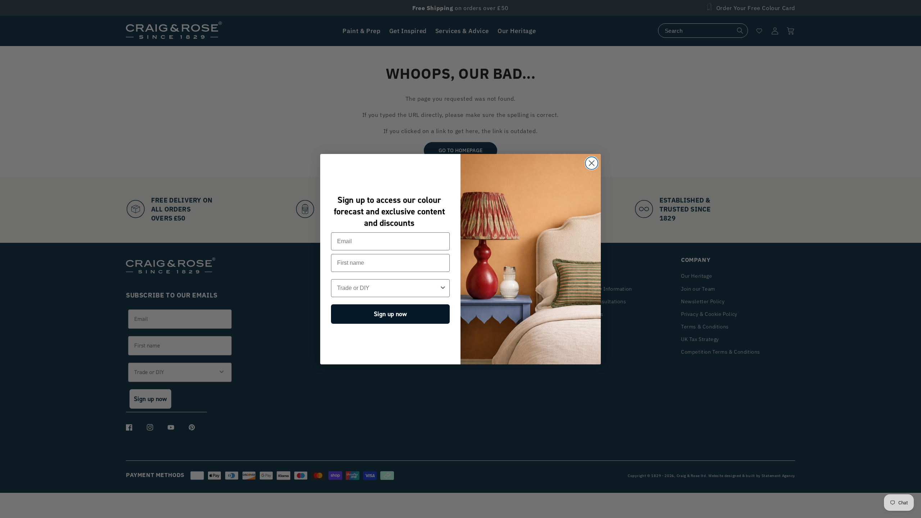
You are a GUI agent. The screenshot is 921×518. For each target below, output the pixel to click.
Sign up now (390, 314)
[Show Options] (442, 288)
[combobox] (388, 288)
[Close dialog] (591, 163)
